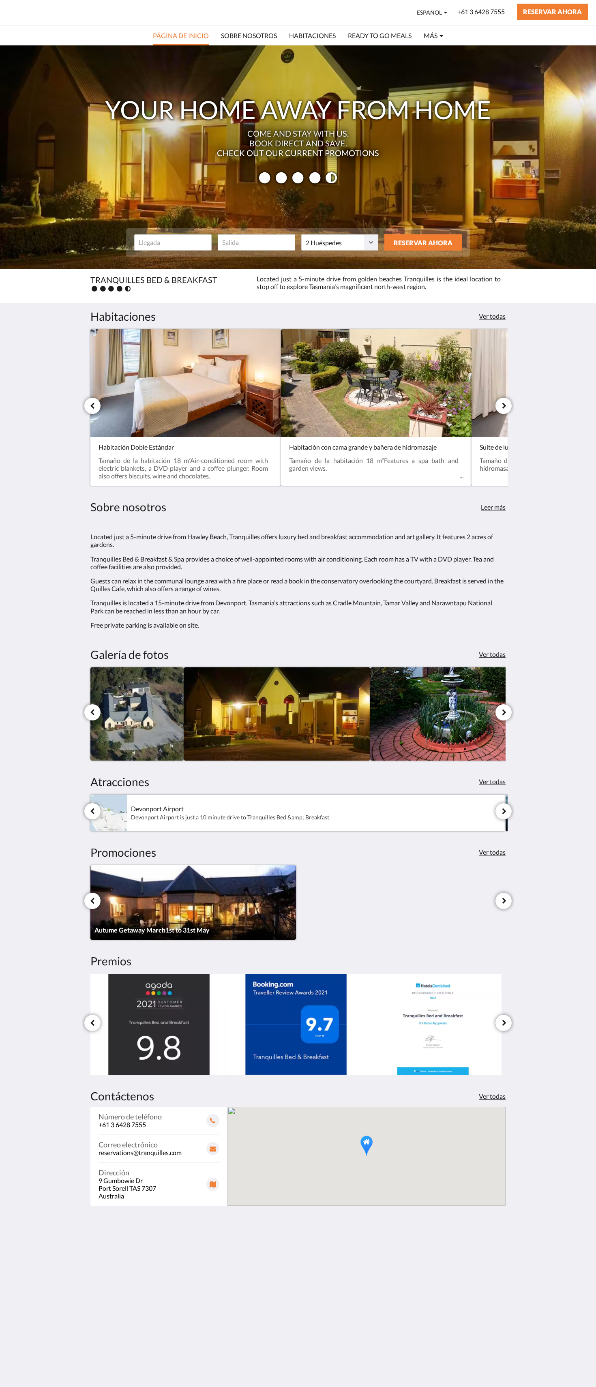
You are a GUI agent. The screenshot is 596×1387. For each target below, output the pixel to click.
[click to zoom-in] (137, 714)
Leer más (493, 507)
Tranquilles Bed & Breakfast (83, 12)
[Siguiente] (503, 406)
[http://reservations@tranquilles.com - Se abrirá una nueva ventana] (497, 1264)
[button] (366, 1146)
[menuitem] (181, 36)
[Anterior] (92, 406)
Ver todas (492, 316)
